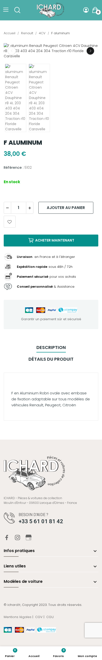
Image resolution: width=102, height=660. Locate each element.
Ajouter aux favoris (10, 222)
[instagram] (18, 538)
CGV (39, 617)
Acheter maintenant (54, 240)
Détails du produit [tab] (51, 359)
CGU (50, 617)
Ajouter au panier (66, 207)
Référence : (14, 167)
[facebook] (7, 538)
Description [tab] (51, 347)
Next (90, 51)
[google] (29, 538)
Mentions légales (17, 617)
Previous (11, 51)
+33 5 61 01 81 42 (41, 521)
